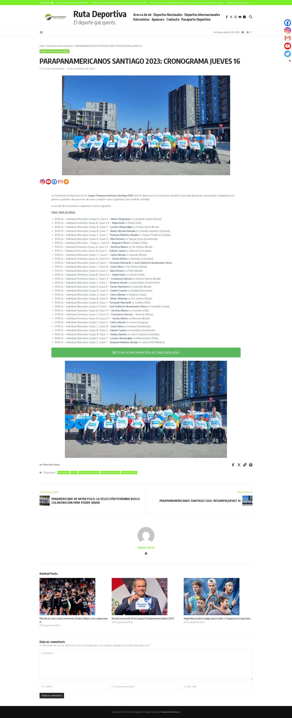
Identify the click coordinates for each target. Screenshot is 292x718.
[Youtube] (48, 181)
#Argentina (63, 472)
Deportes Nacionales (167, 15)
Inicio (42, 45)
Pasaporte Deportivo (195, 19)
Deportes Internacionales (202, 15)
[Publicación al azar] (242, 32)
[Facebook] (54, 181)
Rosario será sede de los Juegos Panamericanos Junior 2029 (143, 618)
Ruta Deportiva (100, 13)
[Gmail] (60, 181)
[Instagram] (42, 181)
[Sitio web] (146, 553)
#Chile (74, 472)
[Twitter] (287, 54)
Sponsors (158, 19)
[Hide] (289, 61)
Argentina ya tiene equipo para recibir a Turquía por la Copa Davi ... (218, 618)
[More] (66, 181)
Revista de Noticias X (170, 712)
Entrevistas (141, 19)
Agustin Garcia (146, 547)
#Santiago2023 (129, 472)
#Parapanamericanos (89, 472)
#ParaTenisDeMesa (110, 472)
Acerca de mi (142, 15)
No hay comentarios (53, 68)
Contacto (172, 19)
